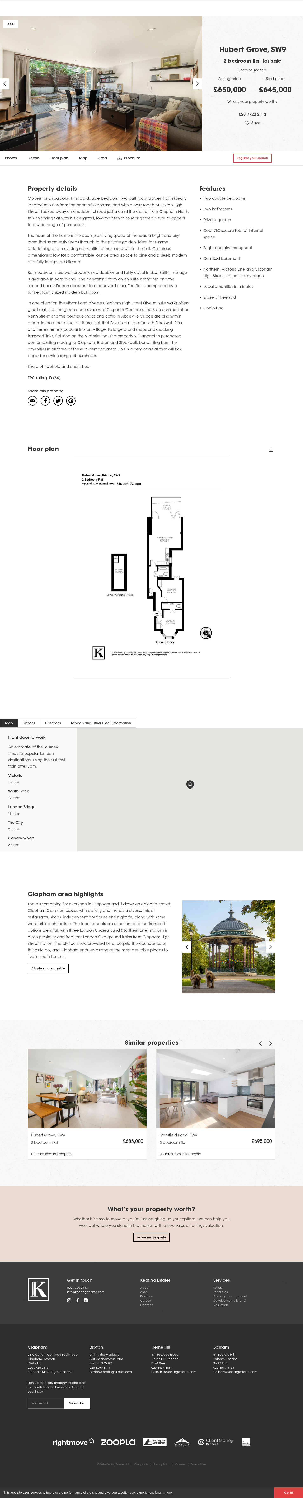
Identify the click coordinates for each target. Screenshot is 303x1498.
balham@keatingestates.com (235, 1372)
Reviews (146, 1296)
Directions (53, 723)
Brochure (132, 158)
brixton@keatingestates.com (111, 1372)
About (144, 1287)
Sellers (217, 1287)
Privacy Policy (162, 1464)
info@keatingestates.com (86, 1292)
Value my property (151, 1237)
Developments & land (229, 1300)
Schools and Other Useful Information (101, 723)
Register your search (252, 158)
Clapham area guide (48, 968)
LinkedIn (86, 1300)
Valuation (220, 1305)
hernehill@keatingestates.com (174, 1372)
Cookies (180, 1464)
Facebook (77, 1300)
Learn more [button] (163, 1492)
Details (34, 158)
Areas (144, 1292)
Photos (11, 158)
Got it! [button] (288, 1492)
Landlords (220, 1292)
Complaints (141, 1464)
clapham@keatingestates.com (50, 1372)
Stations (29, 723)
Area (102, 158)
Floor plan (59, 158)
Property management (230, 1296)
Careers (146, 1300)
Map (83, 158)
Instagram (69, 1300)
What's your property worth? (252, 101)
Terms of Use (198, 1464)
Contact (146, 1305)
